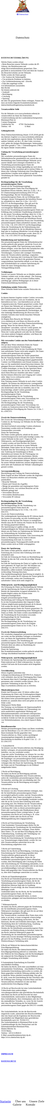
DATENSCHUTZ (8, 1061)
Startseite (5, 1101)
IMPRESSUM (7, 1054)
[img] (23, 6)
